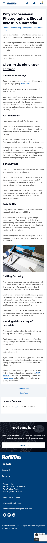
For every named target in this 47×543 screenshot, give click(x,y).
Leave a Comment (10, 27)
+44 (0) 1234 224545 (11, 497)
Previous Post (23, 388)
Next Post (24, 393)
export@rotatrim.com (23, 508)
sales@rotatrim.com (14, 503)
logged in (17, 406)
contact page (8, 378)
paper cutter (26, 83)
